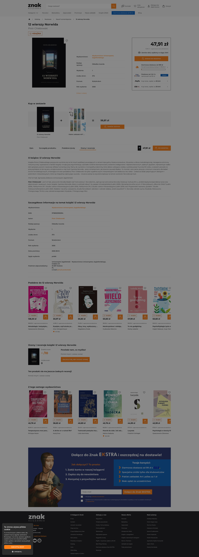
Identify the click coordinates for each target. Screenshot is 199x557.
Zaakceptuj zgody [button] (17, 547)
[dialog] (17, 539)
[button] (17, 551)
